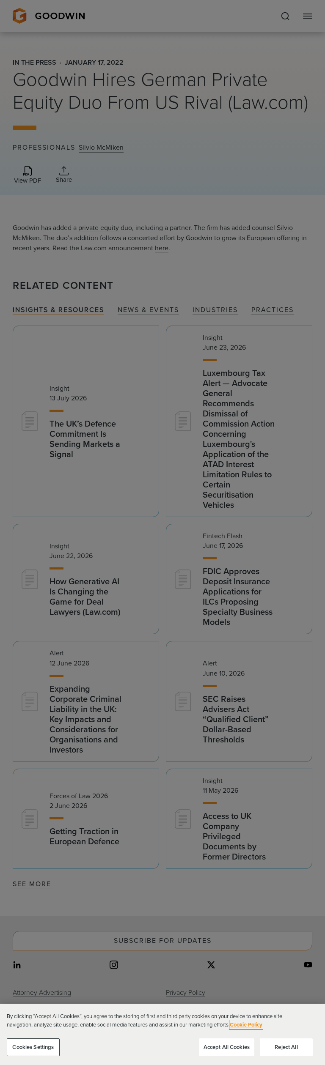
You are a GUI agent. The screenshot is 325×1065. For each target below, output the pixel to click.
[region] (162, 1034)
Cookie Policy (246, 1025)
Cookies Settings (33, 1047)
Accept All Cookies (227, 1047)
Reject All (286, 1047)
